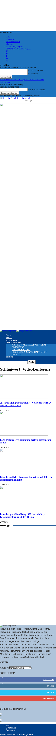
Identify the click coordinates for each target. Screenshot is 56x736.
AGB (8, 725)
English (16, 354)
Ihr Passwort (33, 74)
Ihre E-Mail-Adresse (36, 90)
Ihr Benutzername (35, 70)
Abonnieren (48, 698)
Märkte (9, 338)
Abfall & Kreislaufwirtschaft (30, 345)
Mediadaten (10, 39)
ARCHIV (4, 668)
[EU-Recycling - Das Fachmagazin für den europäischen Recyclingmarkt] (1, 714)
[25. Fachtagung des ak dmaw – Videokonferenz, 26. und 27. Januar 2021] (24, 398)
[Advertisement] (28, 579)
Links (8, 37)
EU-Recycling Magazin (14, 46)
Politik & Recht (21, 350)
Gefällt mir (48, 679)
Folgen (50, 686)
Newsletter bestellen (13, 42)
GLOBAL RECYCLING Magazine (18, 49)
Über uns (9, 44)
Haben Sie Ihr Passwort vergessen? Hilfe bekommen (22, 80)
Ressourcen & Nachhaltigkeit (29, 352)
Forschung (18, 347)
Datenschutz (5, 82)
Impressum (10, 730)
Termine (9, 357)
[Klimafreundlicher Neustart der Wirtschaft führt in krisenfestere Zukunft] (24, 472)
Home (8, 335)
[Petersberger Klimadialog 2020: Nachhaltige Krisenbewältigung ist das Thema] (24, 509)
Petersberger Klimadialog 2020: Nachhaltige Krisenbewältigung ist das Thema (22, 515)
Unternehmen (11, 340)
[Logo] (8, 331)
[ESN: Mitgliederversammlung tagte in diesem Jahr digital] (24, 435)
